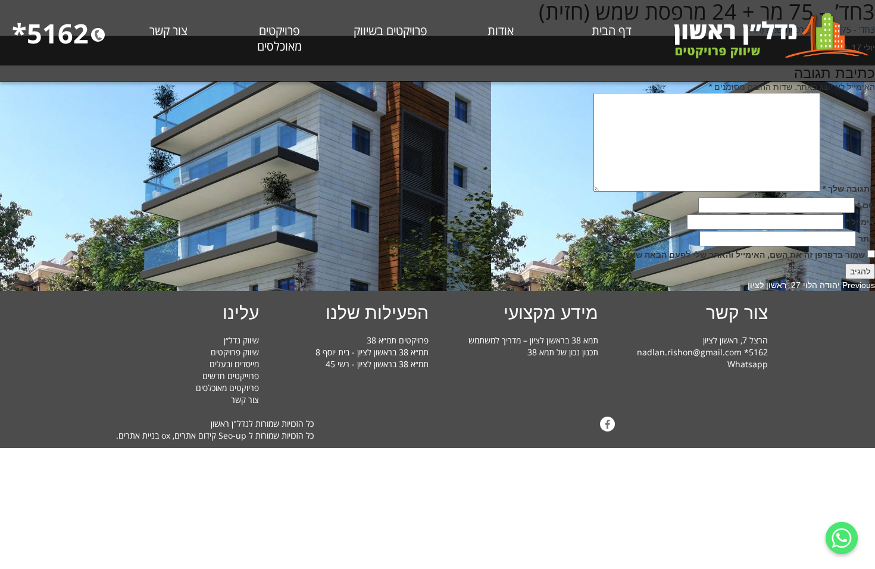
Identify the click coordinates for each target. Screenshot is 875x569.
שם (866, 205)
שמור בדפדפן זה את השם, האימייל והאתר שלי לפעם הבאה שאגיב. (740, 255)
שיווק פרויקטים (235, 352)
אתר (866, 238)
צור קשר (168, 31)
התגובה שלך (849, 188)
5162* (50, 33)
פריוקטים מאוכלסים (227, 387)
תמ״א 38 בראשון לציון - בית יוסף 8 (372, 352)
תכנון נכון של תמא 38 (562, 352)
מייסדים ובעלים (234, 364)
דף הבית (612, 31)
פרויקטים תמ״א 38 (398, 340)
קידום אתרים (195, 435)
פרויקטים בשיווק (390, 31)
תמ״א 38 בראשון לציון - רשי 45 (377, 364)
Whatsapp (747, 364)
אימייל (860, 222)
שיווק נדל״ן (241, 340)
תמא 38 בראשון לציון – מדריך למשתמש (533, 340)
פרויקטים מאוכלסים (279, 38)
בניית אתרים (138, 435)
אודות (501, 31)
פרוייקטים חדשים (230, 376)
